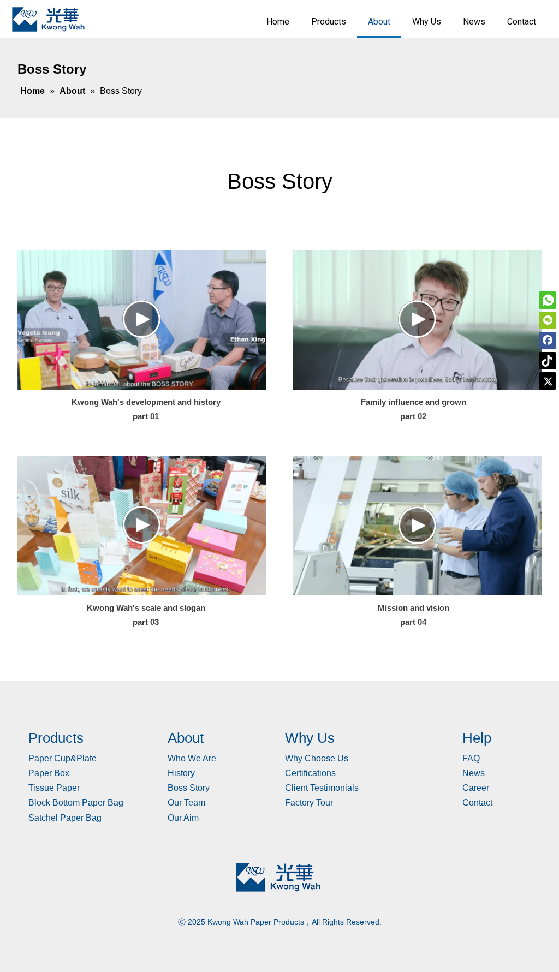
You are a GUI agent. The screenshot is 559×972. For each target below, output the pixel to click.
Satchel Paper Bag (65, 817)
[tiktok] (547, 360)
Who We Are (192, 758)
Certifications (310, 773)
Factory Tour (309, 802)
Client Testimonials (322, 787)
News (473, 773)
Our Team (186, 802)
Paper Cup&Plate (62, 758)
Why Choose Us (316, 758)
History (181, 773)
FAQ (471, 758)
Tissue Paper (54, 787)
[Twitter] (547, 381)
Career (475, 787)
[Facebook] (547, 340)
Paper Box (48, 773)
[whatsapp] (547, 300)
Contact (477, 802)
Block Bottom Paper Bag (75, 802)
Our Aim (183, 817)
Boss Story (189, 787)
